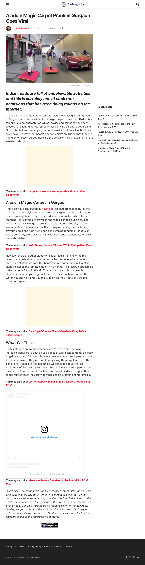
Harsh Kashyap (22, 28)
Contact (47, 546)
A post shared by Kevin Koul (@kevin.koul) (44, 474)
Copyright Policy (34, 546)
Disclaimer (19, 546)
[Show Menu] (7, 4)
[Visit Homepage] (72, 4)
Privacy (9, 546)
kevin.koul (48, 208)
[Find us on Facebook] (126, 557)
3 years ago (39, 28)
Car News (52, 28)
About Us (58, 546)
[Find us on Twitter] (130, 557)
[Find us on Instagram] (134, 557)
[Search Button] (137, 4)
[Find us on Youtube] (138, 557)
